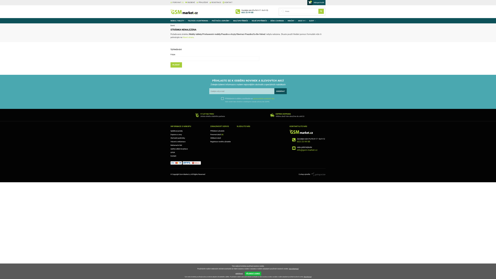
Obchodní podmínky (178, 138)
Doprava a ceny (176, 134)
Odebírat (280, 91)
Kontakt (173, 156)
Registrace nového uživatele (220, 142)
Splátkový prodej (177, 131)
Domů (173, 25)
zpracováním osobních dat (263, 99)
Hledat (176, 65)
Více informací (308, 276)
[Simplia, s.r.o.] (318, 174)
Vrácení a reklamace (178, 142)
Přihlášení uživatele (217, 131)
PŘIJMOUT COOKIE (253, 273)
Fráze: (173, 54)
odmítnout (239, 273)
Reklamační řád (176, 145)
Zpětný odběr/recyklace (179, 149)
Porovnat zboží (216, 134)
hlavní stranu (188, 37)
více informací (294, 269)
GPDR (173, 152)
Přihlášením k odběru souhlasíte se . (250, 99)
